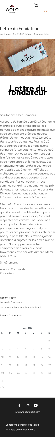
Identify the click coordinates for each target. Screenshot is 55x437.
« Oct (2, 387)
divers (29, 34)
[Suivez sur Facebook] (19, 405)
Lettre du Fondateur (11, 302)
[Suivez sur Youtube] (35, 405)
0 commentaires (42, 34)
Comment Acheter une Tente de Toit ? (20, 307)
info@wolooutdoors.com (27, 411)
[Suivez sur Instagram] (27, 405)
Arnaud (7, 34)
